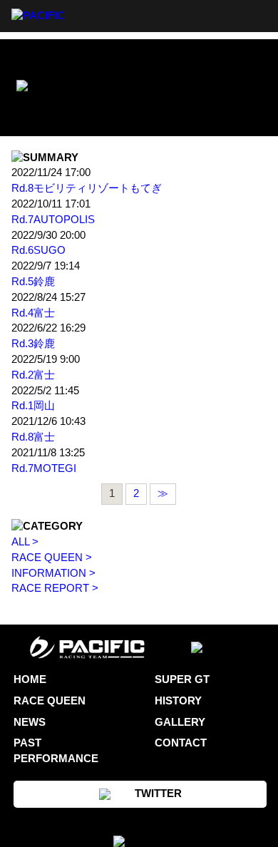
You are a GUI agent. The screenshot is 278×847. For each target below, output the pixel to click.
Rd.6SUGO (38, 250)
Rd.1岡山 (33, 405)
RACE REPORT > (54, 588)
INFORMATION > (53, 573)
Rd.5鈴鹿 (33, 281)
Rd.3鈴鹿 (33, 343)
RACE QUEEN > (51, 557)
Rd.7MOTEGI (43, 468)
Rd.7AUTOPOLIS (53, 219)
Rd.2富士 (33, 375)
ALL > (24, 542)
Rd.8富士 (33, 437)
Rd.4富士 (33, 313)
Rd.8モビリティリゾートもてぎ (86, 188)
